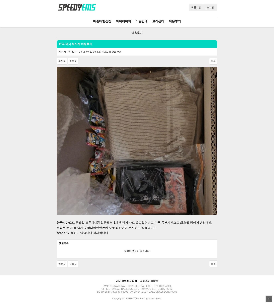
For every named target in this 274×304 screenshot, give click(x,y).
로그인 (210, 7)
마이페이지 (123, 21)
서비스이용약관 (149, 280)
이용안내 (142, 21)
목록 (213, 61)
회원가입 (196, 7)
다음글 (73, 61)
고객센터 (158, 21)
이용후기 (175, 21)
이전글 (62, 61)
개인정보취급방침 (126, 280)
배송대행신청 (102, 21)
